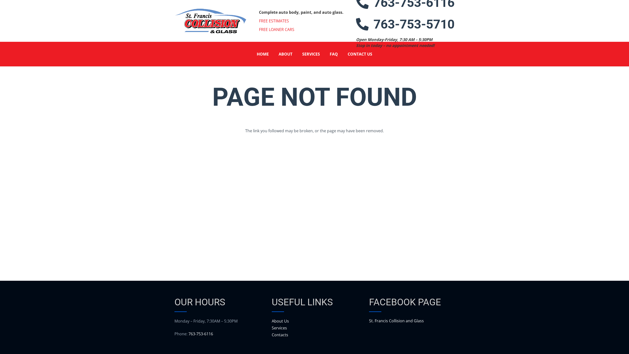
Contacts (280, 335)
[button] (296, 54)
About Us (280, 321)
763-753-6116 (200, 334)
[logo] (210, 21)
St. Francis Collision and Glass (396, 321)
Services (279, 328)
